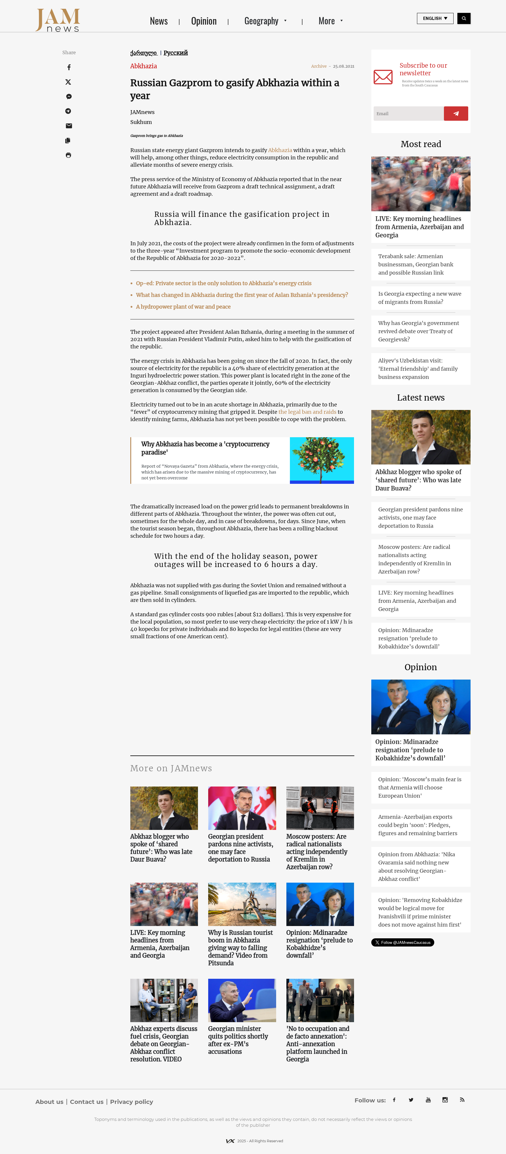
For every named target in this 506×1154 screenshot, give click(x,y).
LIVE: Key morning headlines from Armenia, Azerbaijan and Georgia (159, 944)
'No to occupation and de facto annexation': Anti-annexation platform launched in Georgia (317, 1044)
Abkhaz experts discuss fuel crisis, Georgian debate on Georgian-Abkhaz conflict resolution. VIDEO (163, 1044)
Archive (321, 66)
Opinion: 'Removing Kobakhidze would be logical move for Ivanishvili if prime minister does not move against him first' (420, 912)
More (327, 20)
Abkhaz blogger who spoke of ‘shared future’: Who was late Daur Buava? (161, 848)
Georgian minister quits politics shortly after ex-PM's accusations (238, 1040)
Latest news (421, 397)
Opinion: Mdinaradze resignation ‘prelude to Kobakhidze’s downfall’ (319, 944)
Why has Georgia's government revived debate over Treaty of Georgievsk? (418, 331)
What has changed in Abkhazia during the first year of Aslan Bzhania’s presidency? (242, 295)
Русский (176, 52)
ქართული (144, 52)
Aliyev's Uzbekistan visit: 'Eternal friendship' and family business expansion (418, 368)
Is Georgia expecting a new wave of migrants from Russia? (419, 297)
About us (49, 1102)
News (159, 20)
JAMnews (142, 112)
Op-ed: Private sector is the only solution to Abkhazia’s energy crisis (224, 283)
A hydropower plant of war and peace (183, 306)
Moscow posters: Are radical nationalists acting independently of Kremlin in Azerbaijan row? (316, 852)
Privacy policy (131, 1102)
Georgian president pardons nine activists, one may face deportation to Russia (240, 848)
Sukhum (141, 122)
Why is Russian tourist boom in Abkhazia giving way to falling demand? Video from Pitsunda (240, 948)
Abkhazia (143, 66)
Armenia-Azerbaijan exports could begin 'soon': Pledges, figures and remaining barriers (417, 825)
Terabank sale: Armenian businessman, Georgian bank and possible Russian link (415, 264)
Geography (261, 20)
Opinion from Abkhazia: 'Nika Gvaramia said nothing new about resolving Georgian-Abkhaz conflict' (416, 866)
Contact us (87, 1102)
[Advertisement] (242, 697)
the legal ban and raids (308, 412)
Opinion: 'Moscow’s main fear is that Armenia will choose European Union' (419, 787)
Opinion (204, 20)
